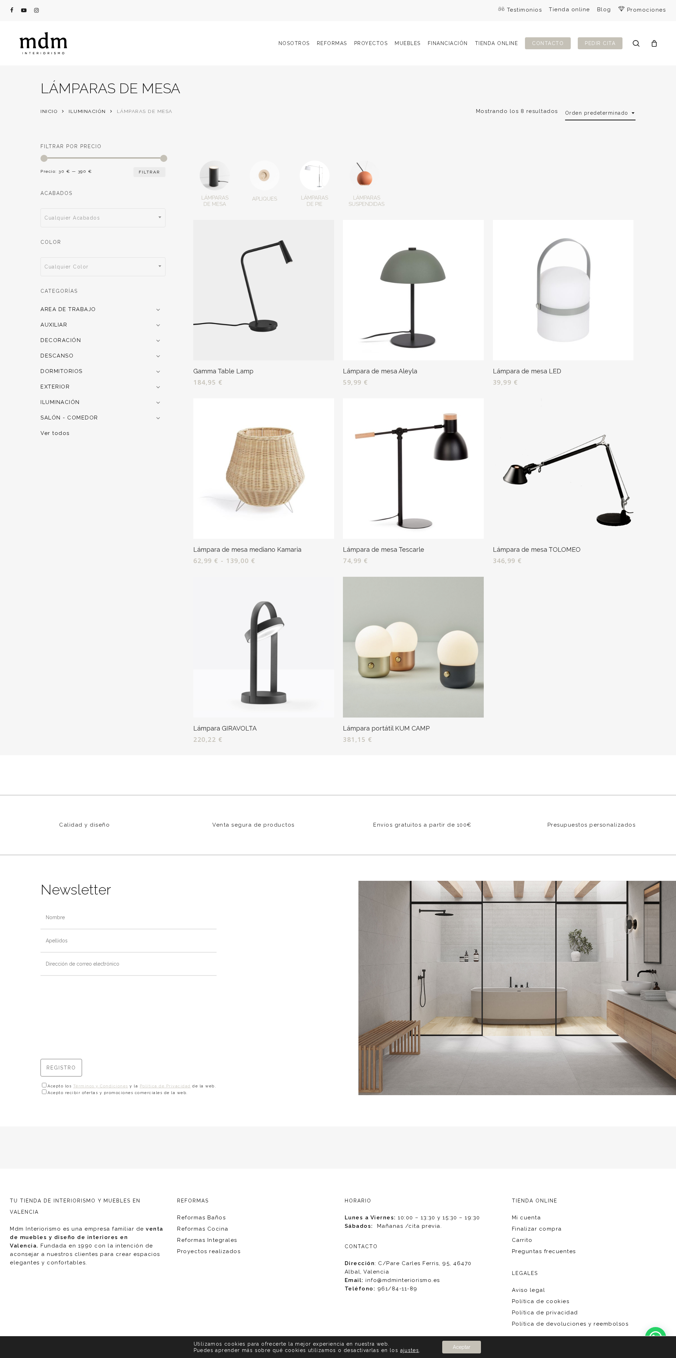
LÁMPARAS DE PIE (314, 201)
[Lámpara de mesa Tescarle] (413, 468)
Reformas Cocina (203, 1229)
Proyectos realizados (208, 1251)
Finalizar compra (537, 1229)
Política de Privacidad (165, 1086)
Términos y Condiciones (100, 1086)
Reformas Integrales (207, 1240)
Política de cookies (541, 1301)
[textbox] (103, 217)
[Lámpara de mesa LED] (563, 290)
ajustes (409, 1350)
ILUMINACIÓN (87, 111)
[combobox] (600, 113)
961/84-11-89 (397, 1289)
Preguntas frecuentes (544, 1251)
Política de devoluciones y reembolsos (570, 1324)
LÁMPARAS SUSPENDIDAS (366, 201)
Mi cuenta (526, 1217)
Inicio (49, 111)
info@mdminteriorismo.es (402, 1280)
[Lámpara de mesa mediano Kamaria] (263, 468)
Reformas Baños (201, 1217)
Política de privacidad (545, 1312)
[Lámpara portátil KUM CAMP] (413, 647)
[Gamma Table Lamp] (263, 290)
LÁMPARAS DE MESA (215, 201)
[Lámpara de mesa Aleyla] (413, 290)
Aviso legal (528, 1290)
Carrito (522, 1240)
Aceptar (461, 1347)
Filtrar (149, 172)
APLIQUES (264, 199)
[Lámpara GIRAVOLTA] (263, 647)
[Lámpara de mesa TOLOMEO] (563, 468)
